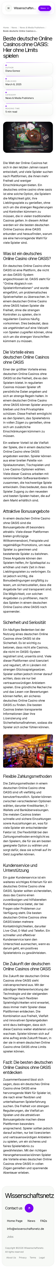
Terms (33, 1257)
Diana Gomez (12, 70)
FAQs (43, 1220)
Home (6, 27)
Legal (42, 1257)
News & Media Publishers (32, 27)
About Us (11, 1257)
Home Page (15, 1220)
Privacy (23, 1257)
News (14, 27)
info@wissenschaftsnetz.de (25, 1228)
